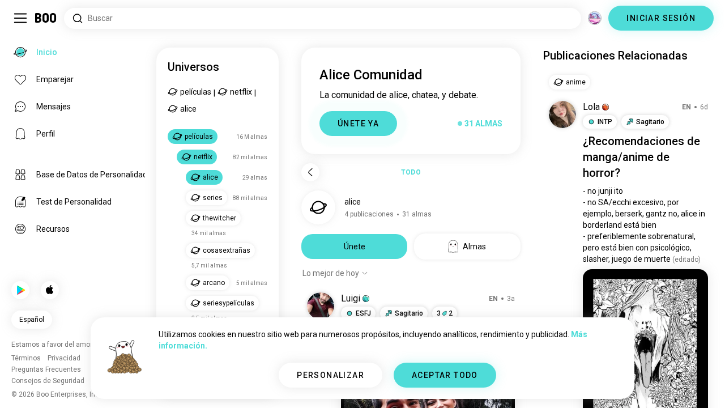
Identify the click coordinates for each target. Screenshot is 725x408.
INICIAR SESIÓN (661, 18)
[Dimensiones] (595, 18)
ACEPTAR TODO (445, 375)
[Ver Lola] (562, 114)
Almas (474, 246)
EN (493, 299)
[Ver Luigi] (320, 306)
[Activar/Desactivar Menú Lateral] (20, 18)
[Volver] (310, 172)
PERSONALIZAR (330, 375)
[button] (365, 298)
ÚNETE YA (358, 123)
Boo (46, 18)
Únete (354, 246)
